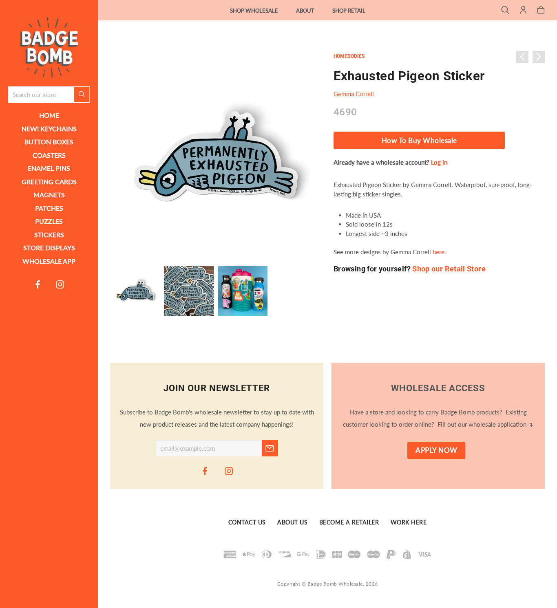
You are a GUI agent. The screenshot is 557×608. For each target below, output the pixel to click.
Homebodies (349, 56)
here (438, 252)
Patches (49, 208)
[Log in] (523, 10)
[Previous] (522, 57)
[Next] (539, 57)
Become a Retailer (349, 523)
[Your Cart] (541, 10)
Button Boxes (48, 141)
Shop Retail (348, 10)
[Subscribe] (270, 448)
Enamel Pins (49, 168)
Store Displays (49, 247)
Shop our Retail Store (449, 268)
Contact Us (247, 523)
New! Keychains (49, 128)
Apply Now (437, 450)
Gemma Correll (354, 93)
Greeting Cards (49, 181)
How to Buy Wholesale (419, 141)
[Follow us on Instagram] (60, 284)
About (305, 10)
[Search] (505, 10)
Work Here (409, 523)
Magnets (49, 194)
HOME (49, 115)
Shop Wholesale (254, 10)
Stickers (49, 234)
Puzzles (49, 221)
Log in (439, 162)
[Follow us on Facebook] (38, 284)
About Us (292, 523)
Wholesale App (48, 261)
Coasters (49, 155)
